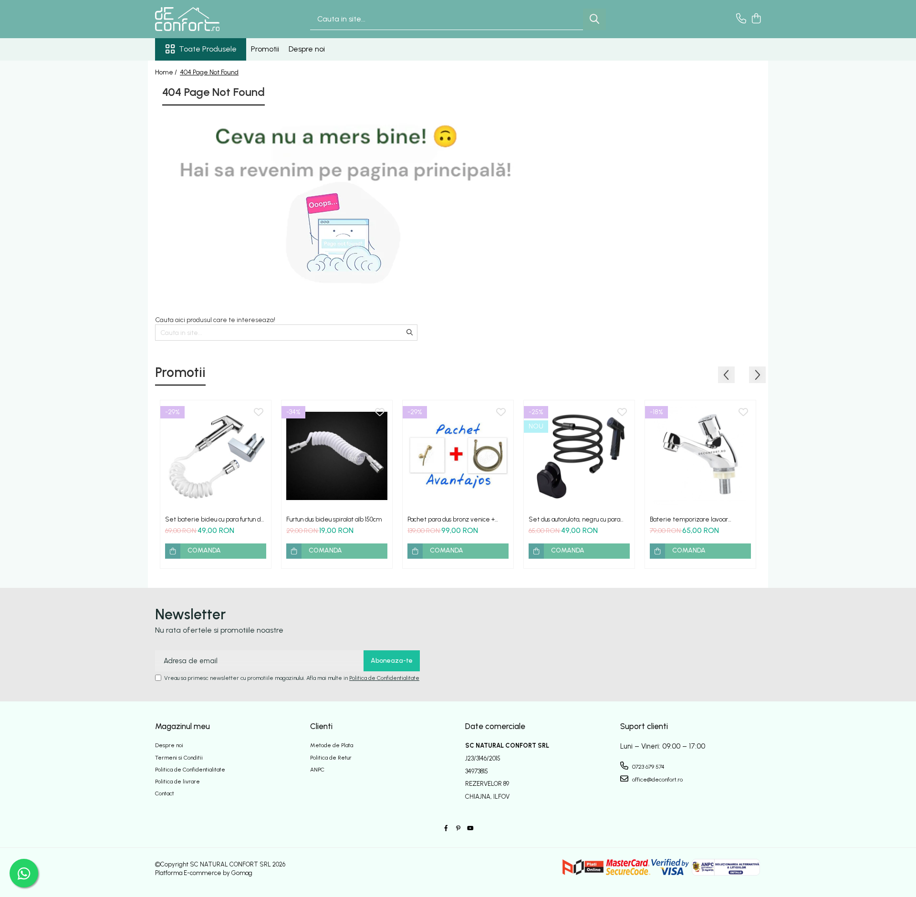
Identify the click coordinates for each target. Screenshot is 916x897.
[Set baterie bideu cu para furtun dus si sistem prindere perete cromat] (215, 455)
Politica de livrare (177, 781)
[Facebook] (446, 828)
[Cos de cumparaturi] (756, 19)
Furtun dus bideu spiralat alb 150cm (334, 519)
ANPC (317, 769)
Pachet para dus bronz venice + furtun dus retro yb (451, 519)
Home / (166, 72)
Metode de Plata (331, 745)
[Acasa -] (202, 19)
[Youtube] (470, 828)
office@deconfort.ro (657, 779)
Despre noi (307, 48)
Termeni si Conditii (179, 757)
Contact (164, 793)
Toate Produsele (208, 48)
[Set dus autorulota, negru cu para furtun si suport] (579, 455)
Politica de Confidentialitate (384, 678)
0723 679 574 (648, 766)
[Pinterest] (458, 828)
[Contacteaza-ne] (741, 19)
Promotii (265, 48)
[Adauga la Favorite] (258, 412)
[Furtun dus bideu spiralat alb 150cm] (336, 455)
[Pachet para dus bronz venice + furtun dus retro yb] (458, 455)
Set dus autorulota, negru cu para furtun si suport (574, 519)
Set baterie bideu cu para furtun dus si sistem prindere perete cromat (215, 519)
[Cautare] (594, 19)
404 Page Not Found (209, 72)
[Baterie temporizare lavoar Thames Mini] (700, 455)
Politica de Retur (331, 757)
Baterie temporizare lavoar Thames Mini (689, 519)
